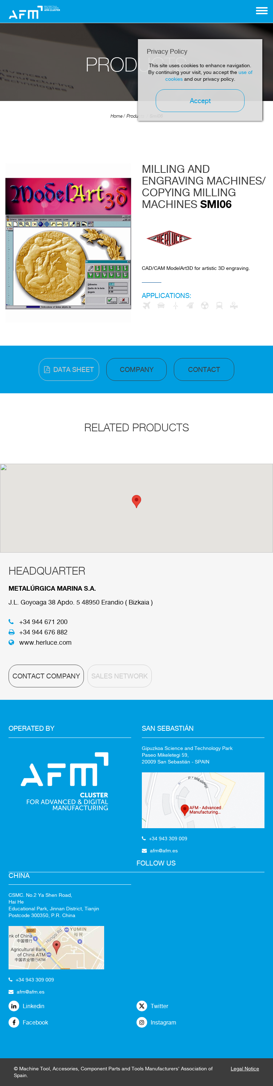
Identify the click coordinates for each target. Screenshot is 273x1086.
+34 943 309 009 (35, 980)
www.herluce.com (45, 642)
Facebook (35, 1022)
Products (135, 116)
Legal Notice (245, 1068)
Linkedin (33, 1006)
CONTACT (204, 369)
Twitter (159, 1006)
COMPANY (137, 369)
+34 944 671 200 (43, 621)
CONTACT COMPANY (46, 676)
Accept (200, 101)
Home (117, 116)
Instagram (163, 1022)
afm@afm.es (30, 992)
